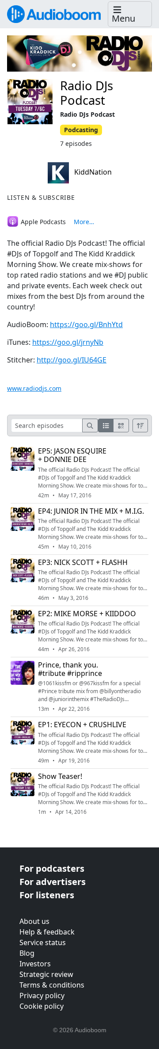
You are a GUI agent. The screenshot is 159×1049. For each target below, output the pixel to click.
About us (34, 921)
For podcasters (51, 868)
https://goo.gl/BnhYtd (86, 324)
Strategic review (46, 974)
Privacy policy (41, 995)
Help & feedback (47, 932)
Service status (42, 942)
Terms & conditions (51, 985)
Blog (26, 953)
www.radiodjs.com (34, 388)
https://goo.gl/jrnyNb (67, 342)
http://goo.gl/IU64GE (71, 360)
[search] (90, 425)
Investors (35, 964)
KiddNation (92, 172)
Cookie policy (41, 1006)
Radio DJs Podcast (86, 92)
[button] (130, 14)
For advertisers (52, 882)
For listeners (46, 895)
